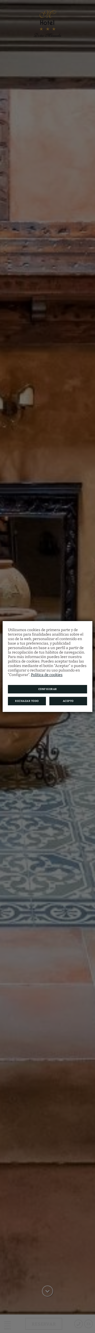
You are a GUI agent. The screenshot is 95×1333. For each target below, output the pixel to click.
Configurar (47, 689)
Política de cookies (47, 675)
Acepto (68, 701)
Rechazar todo (27, 701)
